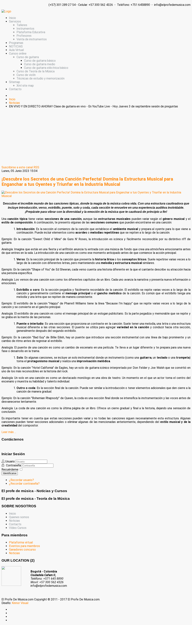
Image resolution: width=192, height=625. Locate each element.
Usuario (10, 461)
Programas (16, 43)
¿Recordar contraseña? (24, 483)
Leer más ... (9, 432)
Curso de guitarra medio (39, 64)
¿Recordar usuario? (21, 480)
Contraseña (14, 465)
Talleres (21, 25)
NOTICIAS (16, 46)
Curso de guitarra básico (40, 60)
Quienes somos (19, 517)
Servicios (15, 21)
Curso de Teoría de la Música (35, 71)
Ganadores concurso (22, 549)
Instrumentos (25, 28)
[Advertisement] (96, 137)
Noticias (14, 520)
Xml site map (25, 85)
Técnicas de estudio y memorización (40, 78)
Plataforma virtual (21, 542)
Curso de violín (26, 75)
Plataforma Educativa (30, 32)
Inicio (12, 18)
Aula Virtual (16, 50)
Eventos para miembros (24, 546)
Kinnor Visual (20, 603)
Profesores (24, 35)
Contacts (15, 524)
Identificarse (9, 473)
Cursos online (17, 53)
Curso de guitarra (27, 57)
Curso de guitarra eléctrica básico (46, 68)
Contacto (15, 89)
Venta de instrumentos (31, 39)
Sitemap (14, 82)
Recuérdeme (10, 469)
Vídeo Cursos (17, 528)
